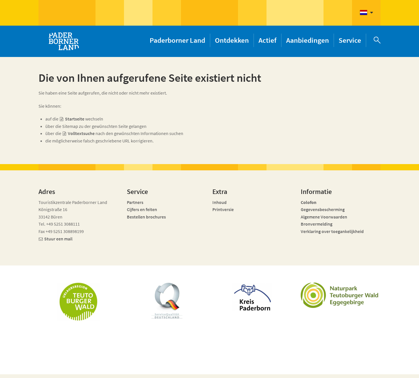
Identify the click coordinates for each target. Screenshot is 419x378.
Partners (135, 202)
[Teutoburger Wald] (78, 302)
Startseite (74, 119)
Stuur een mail (58, 239)
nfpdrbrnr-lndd (168, 367)
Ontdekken (232, 40)
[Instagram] (340, 370)
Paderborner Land (177, 40)
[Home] (63, 41)
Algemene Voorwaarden (324, 217)
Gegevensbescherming (323, 209)
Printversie (223, 209)
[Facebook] (330, 370)
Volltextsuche (81, 133)
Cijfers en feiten (142, 209)
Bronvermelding (317, 224)
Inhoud (219, 202)
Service (350, 40)
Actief (267, 40)
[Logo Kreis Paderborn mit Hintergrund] (252, 296)
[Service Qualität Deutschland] (166, 300)
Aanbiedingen (307, 40)
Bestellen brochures (146, 217)
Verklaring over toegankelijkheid (332, 231)
